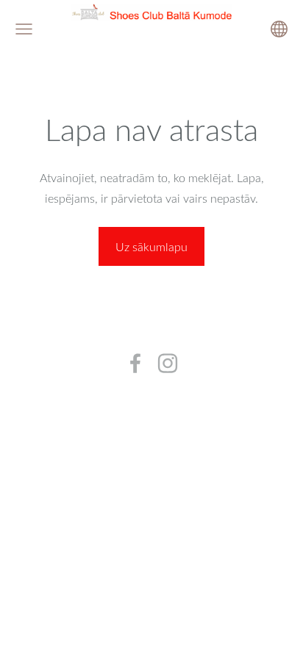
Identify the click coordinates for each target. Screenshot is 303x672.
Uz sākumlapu (151, 247)
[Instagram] (167, 363)
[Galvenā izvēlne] (24, 29)
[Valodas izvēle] (279, 29)
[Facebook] (135, 363)
